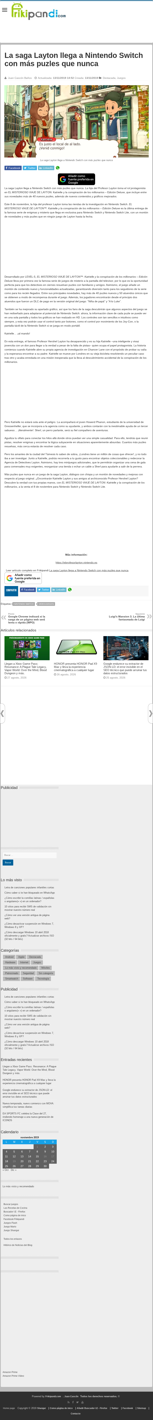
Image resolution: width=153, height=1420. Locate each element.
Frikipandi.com (53, 1396)
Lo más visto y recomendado (21, 967)
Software (27, 978)
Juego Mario (10, 1226)
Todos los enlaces (13, 1239)
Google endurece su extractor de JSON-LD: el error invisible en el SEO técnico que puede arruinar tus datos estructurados (125, 668)
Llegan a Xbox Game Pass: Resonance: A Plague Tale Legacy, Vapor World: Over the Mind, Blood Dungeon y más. (25, 668)
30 (45, 1166)
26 (14, 1166)
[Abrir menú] (4, 10)
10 (52, 1151)
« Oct (6, 1170)
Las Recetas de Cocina (15, 1208)
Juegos (121, 77)
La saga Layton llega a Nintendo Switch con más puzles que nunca (88, 570)
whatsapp (57, 168)
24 (52, 1161)
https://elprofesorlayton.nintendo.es (76, 562)
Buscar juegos (11, 1204)
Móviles (45, 967)
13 (22, 1156)
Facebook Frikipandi (14, 1219)
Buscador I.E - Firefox (14, 1211)
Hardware (10, 962)
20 (22, 1161)
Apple (21, 957)
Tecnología (43, 978)
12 (14, 1156)
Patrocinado (11, 973)
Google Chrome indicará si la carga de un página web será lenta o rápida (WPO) (26, 618)
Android (9, 957)
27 (22, 1166)
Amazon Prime (10, 1372)
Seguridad (28, 973)
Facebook (128, 1408)
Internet (24, 962)
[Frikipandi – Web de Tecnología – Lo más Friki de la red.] (43, 10)
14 (29, 1156)
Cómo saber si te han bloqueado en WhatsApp (29, 892)
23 (45, 1161)
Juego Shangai (11, 1230)
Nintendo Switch (24, 604)
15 (37, 1156)
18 (6, 1161)
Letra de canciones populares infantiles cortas (29, 887)
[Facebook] (73, 1402)
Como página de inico (15, 1215)
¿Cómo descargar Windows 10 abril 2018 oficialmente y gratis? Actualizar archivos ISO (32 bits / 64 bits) (29, 935)
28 (29, 1166)
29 (37, 1166)
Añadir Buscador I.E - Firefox (92, 1408)
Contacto (75, 1413)
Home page (9, 1408)
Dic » (13, 1170)
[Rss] (68, 1402)
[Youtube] (82, 1402)
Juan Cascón (71, 1396)
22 (37, 1161)
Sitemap (141, 1408)
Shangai (41, 1408)
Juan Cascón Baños (20, 77)
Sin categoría (46, 973)
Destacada (109, 77)
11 (6, 1156)
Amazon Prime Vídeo (13, 1376)
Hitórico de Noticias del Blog (18, 1245)
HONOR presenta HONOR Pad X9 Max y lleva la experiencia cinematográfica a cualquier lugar (75, 667)
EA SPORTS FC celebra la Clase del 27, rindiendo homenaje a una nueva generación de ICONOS (28, 1117)
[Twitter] (77, 1402)
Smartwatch (11, 978)
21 (29, 1161)
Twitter (114, 1408)
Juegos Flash (10, 1223)
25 (6, 1166)
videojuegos (46, 604)
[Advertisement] (76, 248)
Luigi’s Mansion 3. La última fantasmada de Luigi (127, 617)
